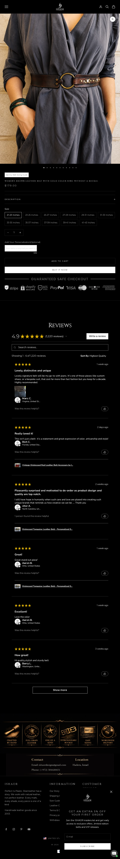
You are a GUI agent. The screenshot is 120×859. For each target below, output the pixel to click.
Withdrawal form (58, 820)
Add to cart (60, 261)
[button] (66, 336)
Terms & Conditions (59, 810)
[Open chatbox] (114, 853)
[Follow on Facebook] (6, 829)
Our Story (54, 791)
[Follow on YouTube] (29, 829)
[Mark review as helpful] (104, 408)
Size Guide (55, 800)
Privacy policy (57, 815)
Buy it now (60, 270)
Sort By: (84, 356)
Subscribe (87, 846)
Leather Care (56, 805)
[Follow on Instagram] (13, 829)
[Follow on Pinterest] (21, 829)
